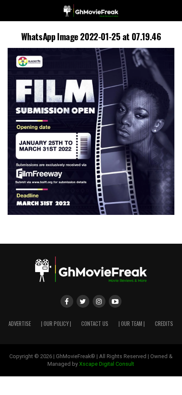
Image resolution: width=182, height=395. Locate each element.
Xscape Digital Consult (106, 364)
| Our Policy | (56, 324)
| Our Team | (132, 324)
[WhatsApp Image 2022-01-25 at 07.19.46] (91, 213)
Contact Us (94, 324)
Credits (164, 324)
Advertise (19, 324)
